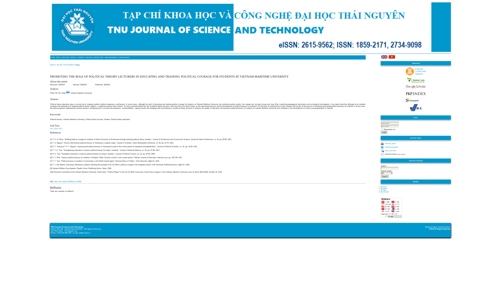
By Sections (385, 192)
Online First (99, 57)
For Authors (124, 57)
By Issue (384, 187)
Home (53, 57)
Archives (89, 57)
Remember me (389, 129)
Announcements (111, 57)
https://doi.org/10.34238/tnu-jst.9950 (67, 182)
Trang (77, 65)
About (58, 57)
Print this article (390, 143)
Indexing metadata (391, 147)
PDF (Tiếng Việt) (56, 128)
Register (65, 57)
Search (73, 57)
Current (80, 57)
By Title (383, 190)
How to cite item (390, 150)
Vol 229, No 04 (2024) (65, 65)
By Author (384, 188)
